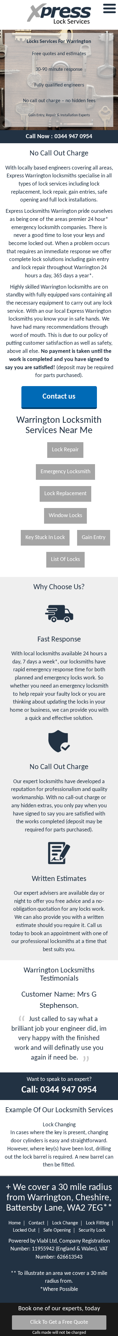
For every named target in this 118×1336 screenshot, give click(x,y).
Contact (36, 1223)
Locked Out (24, 1230)
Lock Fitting (97, 1223)
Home (14, 1223)
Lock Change (65, 1223)
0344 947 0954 (73, 137)
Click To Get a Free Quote (59, 1322)
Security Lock (92, 1230)
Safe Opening (57, 1230)
